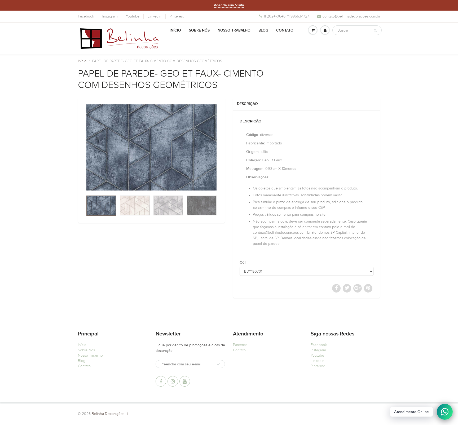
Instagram (110, 16)
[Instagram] (173, 381)
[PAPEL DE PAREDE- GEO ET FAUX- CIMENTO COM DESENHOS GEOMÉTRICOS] (151, 147)
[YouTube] (184, 381)
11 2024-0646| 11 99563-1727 (286, 16)
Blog (263, 30)
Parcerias (240, 345)
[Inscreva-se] (218, 364)
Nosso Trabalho (234, 30)
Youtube (132, 16)
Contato (284, 30)
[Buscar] (375, 30)
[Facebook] (161, 381)
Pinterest (177, 16)
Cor (243, 262)
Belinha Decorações (108, 413)
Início (175, 30)
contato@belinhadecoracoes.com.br (351, 16)
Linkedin (154, 16)
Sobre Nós (199, 30)
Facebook (86, 16)
